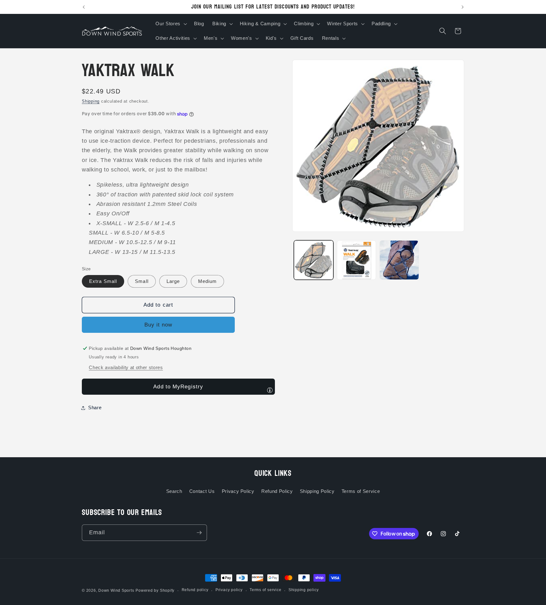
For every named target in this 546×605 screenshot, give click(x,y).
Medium (207, 281)
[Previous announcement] (84, 7)
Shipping (91, 101)
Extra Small (103, 281)
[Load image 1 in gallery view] (313, 260)
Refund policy (195, 590)
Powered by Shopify (155, 590)
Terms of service (265, 590)
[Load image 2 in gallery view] (356, 260)
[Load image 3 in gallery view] (399, 260)
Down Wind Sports (116, 590)
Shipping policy (303, 590)
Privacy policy (229, 590)
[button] (170, 23)
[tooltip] (269, 389)
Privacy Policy (238, 491)
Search (174, 491)
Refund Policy (277, 491)
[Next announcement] (463, 7)
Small (142, 281)
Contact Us (202, 491)
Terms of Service (361, 491)
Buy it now (158, 325)
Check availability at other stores (126, 367)
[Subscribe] (199, 532)
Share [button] (94, 407)
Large (173, 281)
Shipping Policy (317, 491)
